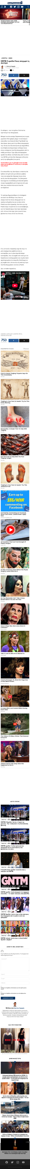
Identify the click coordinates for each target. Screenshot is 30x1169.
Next (29, 17)
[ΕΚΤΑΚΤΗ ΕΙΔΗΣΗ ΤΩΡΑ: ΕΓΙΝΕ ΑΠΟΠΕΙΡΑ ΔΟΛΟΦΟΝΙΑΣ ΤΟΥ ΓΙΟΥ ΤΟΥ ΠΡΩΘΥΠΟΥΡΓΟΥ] (11, 14)
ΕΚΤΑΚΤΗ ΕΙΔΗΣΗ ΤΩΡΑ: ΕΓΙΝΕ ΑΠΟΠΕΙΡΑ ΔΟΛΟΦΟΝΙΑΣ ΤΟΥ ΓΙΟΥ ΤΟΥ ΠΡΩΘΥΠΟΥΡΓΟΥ (10, 22)
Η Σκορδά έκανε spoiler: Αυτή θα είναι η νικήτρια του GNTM (13, 870)
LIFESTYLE (3, 819)
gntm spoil (18, 334)
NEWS (9, 819)
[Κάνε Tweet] (24, 75)
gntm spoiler (6, 335)
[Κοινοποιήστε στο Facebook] (14, 75)
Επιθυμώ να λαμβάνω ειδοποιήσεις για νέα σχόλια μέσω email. (13, 988)
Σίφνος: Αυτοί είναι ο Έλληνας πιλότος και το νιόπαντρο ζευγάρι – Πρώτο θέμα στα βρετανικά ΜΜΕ (15, 1117)
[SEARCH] (28, 6)
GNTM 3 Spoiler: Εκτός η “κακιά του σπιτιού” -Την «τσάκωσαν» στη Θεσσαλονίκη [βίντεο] (14, 823)
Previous (1, 17)
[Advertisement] (15, 40)
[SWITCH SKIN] (5, 6)
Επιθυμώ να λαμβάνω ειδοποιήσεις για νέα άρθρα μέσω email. (13, 994)
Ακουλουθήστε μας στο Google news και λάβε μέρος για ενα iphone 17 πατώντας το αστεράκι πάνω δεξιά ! (14, 164)
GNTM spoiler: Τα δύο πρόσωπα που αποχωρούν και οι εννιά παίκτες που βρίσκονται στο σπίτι (12, 847)
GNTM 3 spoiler (7, 334)
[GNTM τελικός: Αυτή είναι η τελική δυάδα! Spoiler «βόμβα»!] (15, 928)
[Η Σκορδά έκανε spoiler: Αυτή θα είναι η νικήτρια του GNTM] (15, 860)
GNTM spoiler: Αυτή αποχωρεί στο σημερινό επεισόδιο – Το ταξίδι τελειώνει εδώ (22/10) (15, 892)
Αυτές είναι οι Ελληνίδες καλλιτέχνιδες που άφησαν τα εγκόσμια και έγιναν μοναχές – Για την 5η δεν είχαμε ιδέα (15, 1097)
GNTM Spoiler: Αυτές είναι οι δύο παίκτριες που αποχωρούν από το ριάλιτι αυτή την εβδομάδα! (15, 916)
